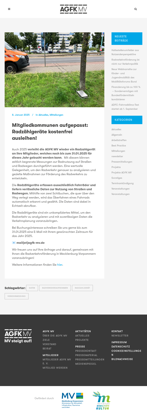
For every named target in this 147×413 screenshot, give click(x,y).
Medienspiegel (85, 363)
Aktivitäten (83, 331)
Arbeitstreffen (119, 140)
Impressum (119, 342)
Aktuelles (43, 114)
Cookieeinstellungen (126, 352)
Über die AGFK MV (55, 335)
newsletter (117, 156)
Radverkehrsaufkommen (55, 288)
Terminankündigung (123, 183)
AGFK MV (48, 331)
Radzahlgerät (82, 288)
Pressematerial (86, 355)
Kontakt (117, 331)
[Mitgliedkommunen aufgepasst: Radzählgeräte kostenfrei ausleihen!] (54, 69)
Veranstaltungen (121, 188)
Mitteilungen (56, 114)
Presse (80, 346)
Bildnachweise (122, 359)
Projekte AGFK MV (122, 172)
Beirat (47, 348)
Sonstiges (117, 177)
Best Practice (119, 145)
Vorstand (49, 344)
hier (59, 264)
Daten (32, 288)
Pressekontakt (85, 350)
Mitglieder (51, 355)
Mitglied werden (55, 367)
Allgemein (117, 134)
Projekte (116, 167)
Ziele (46, 339)
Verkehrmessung (17, 296)
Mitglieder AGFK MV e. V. (57, 361)
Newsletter (120, 335)
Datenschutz (121, 346)
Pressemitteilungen (122, 161)
